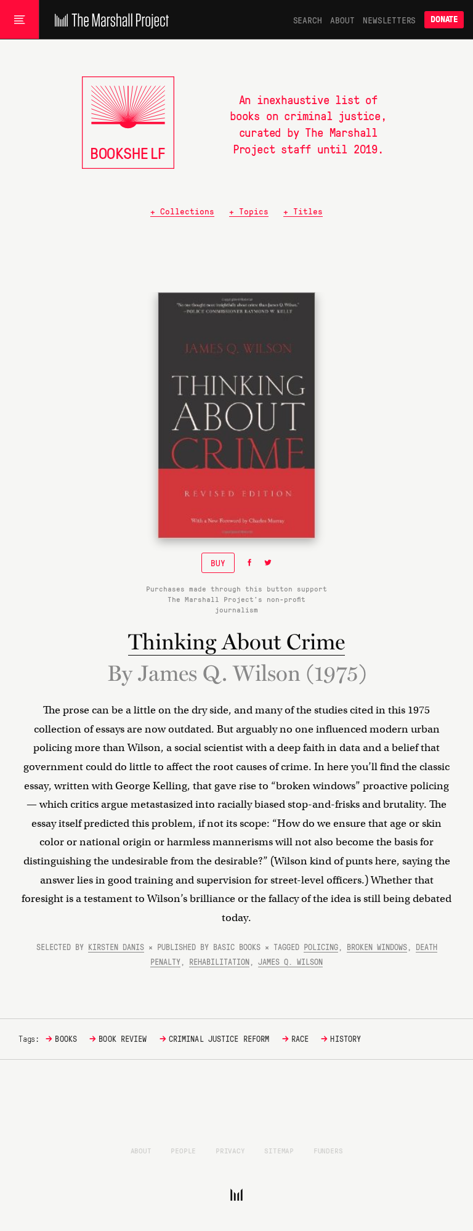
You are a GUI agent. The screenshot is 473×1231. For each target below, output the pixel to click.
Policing (321, 946)
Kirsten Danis (116, 946)
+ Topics (249, 210)
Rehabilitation (219, 961)
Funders (328, 1150)
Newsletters (389, 19)
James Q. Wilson (290, 961)
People (183, 1150)
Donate (444, 19)
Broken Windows (377, 946)
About (342, 19)
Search (307, 19)
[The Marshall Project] (108, 19)
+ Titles (303, 210)
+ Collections (182, 210)
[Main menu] (19, 19)
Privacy (230, 1150)
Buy (218, 562)
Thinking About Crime (236, 641)
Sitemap (279, 1150)
